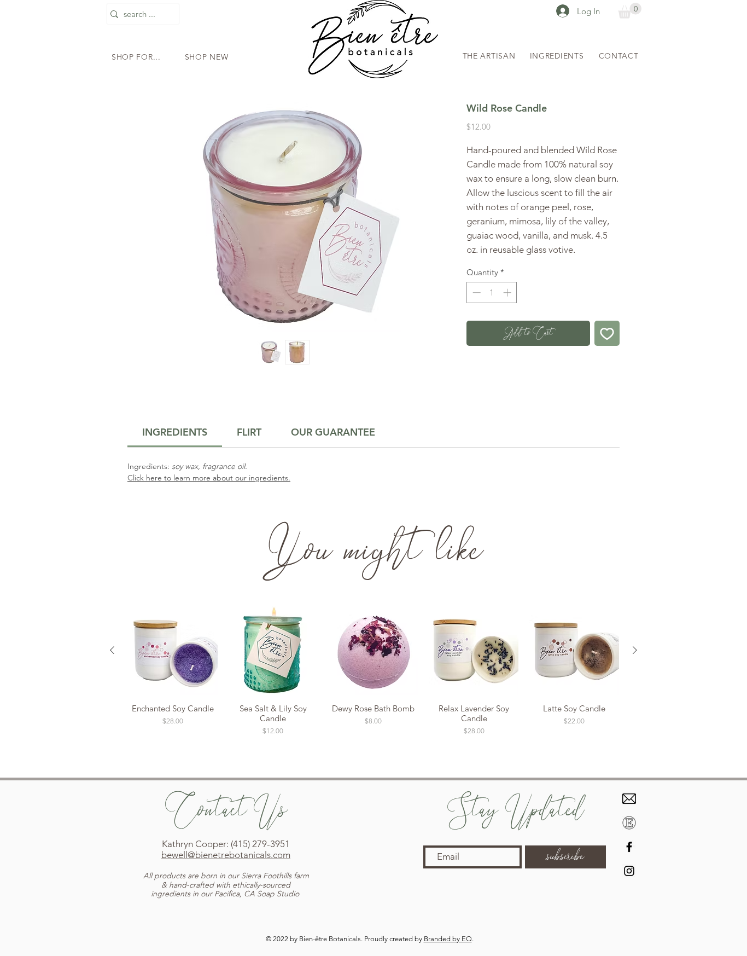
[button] (136, 57)
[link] (174, 432)
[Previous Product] (112, 650)
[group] (373, 687)
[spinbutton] (492, 292)
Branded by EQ (448, 939)
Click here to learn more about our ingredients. (208, 478)
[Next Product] (634, 650)
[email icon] (629, 799)
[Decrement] (475, 292)
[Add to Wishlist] (607, 333)
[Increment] (508, 292)
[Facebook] (629, 847)
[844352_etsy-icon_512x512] (629, 823)
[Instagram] (629, 871)
